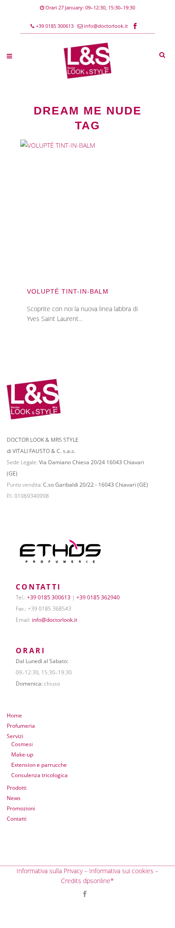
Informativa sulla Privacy (50, 870)
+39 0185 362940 (98, 597)
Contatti (16, 818)
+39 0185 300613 (54, 25)
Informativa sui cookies (121, 870)
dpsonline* (98, 880)
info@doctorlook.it (106, 25)
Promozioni (21, 808)
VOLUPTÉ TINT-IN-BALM (68, 291)
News (14, 798)
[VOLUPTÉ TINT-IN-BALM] (87, 207)
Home (14, 715)
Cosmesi (22, 744)
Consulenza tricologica (39, 775)
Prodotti (16, 788)
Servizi (15, 736)
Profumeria (21, 726)
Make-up (22, 754)
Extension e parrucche (39, 765)
